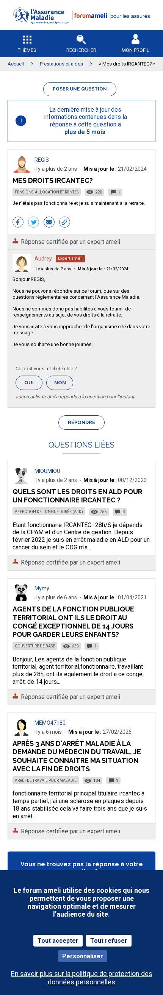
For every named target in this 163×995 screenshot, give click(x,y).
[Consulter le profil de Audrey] (22, 270)
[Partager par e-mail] (49, 223)
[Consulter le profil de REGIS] (22, 170)
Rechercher (81, 50)
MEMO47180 (50, 723)
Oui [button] (33, 382)
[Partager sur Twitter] (33, 223)
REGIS (41, 160)
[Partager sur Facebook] (18, 223)
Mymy (41, 588)
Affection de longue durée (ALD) (49, 512)
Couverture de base (35, 646)
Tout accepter (58, 940)
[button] (81, 28)
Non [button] (63, 385)
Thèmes (27, 50)
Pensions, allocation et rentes (46, 192)
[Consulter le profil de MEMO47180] (22, 733)
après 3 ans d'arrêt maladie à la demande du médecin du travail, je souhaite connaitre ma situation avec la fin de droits (77, 755)
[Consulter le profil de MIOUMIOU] (22, 481)
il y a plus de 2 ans (52, 269)
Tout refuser (108, 940)
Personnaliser (82, 956)
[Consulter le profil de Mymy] (22, 599)
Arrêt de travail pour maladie (46, 780)
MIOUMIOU (47, 471)
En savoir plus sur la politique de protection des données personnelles (81, 978)
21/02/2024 (103, 269)
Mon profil (135, 50)
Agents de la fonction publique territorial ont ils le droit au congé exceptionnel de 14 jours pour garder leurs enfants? (73, 621)
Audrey (43, 259)
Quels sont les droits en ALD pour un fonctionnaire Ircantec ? (77, 496)
